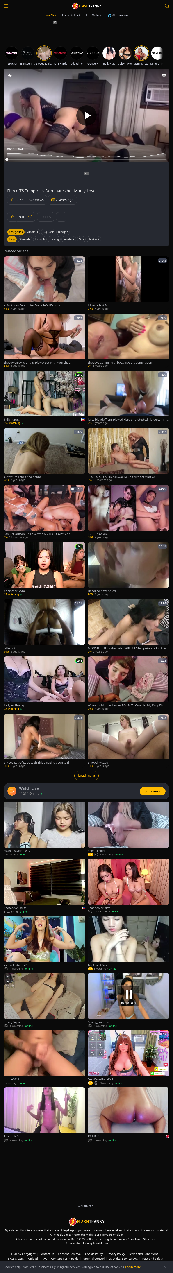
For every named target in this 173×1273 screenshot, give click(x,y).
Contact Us (46, 1254)
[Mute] (9, 75)
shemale (24, 239)
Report (46, 217)
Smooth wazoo (98, 762)
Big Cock (48, 232)
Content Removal (69, 1254)
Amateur (32, 232)
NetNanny (101, 1243)
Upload (33, 1259)
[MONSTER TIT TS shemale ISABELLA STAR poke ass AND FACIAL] (128, 626)
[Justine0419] (44, 1057)
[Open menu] (6, 6)
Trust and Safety (152, 1259)
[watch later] (9, 261)
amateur (68, 239)
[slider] (86, 159)
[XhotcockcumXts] (44, 886)
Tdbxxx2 (9, 648)
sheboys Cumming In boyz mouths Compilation (120, 362)
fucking (54, 239)
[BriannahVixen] (44, 1114)
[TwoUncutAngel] (128, 943)
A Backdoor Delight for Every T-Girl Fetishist (32, 305)
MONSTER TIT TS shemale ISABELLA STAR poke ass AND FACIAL (128, 648)
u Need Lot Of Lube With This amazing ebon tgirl (36, 762)
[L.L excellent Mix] (128, 283)
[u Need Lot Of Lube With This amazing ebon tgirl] (44, 741)
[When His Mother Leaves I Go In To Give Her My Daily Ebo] (128, 683)
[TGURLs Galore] (128, 512)
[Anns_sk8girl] (128, 829)
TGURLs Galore (98, 533)
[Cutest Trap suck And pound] (44, 455)
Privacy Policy (116, 1254)
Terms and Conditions (143, 1254)
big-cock (93, 239)
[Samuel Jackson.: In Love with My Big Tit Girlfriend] (44, 512)
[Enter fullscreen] (164, 149)
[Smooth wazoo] (128, 741)
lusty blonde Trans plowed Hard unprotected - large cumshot (128, 419)
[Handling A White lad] (128, 569)
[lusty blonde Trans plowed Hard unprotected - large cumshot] (128, 398)
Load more (86, 775)
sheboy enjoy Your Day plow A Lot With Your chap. (37, 362)
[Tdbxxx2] (44, 626)
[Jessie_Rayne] (44, 1000)
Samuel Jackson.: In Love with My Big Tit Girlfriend (37, 533)
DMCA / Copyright (23, 1254)
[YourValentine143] (44, 943)
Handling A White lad (102, 591)
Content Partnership (65, 1259)
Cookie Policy (94, 1254)
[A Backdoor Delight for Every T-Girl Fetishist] (44, 283)
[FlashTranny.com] (86, 5)
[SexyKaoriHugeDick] (128, 1057)
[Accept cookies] (165, 1267)
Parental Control (93, 1259)
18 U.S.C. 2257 (15, 1259)
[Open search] (167, 6)
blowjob (40, 239)
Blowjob (63, 232)
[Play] (86, 115)
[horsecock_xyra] (44, 569)
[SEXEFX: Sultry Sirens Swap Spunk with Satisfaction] (128, 455)
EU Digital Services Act (123, 1259)
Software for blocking (78, 1243)
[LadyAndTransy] (44, 683)
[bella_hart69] (44, 398)
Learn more (133, 1267)
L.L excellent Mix (99, 305)
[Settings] (164, 75)
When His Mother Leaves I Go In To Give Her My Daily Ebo (126, 705)
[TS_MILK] (128, 1114)
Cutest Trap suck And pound (23, 476)
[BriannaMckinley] (128, 886)
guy (81, 239)
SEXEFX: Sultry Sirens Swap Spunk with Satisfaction (122, 476)
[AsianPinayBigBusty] (44, 829)
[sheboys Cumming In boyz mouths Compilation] (128, 341)
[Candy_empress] (128, 1000)
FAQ (44, 1259)
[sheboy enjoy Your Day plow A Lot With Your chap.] (44, 341)
